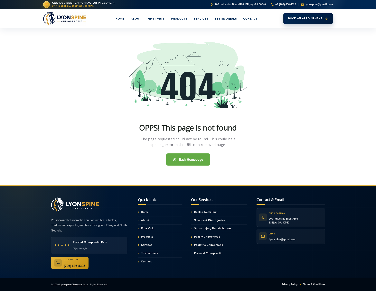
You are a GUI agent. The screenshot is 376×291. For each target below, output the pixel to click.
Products (147, 236)
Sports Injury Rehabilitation (212, 228)
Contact (146, 261)
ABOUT (136, 18)
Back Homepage (190, 159)
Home (145, 212)
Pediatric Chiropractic (208, 244)
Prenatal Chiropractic (208, 253)
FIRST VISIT (156, 18)
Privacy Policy (290, 284)
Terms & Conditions (314, 284)
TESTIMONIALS (226, 18)
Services (146, 244)
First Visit (147, 228)
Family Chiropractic (207, 236)
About (145, 220)
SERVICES (201, 18)
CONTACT (250, 18)
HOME (120, 18)
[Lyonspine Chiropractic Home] (66, 19)
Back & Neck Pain (206, 212)
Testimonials (149, 253)
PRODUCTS (179, 18)
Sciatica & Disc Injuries (209, 220)
